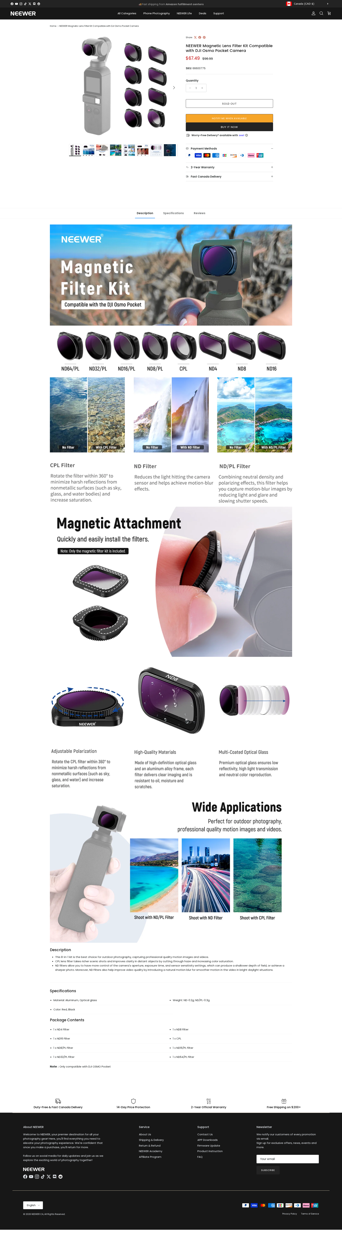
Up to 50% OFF (171, 4)
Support (218, 13)
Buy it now (229, 127)
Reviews (199, 213)
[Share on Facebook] (199, 37)
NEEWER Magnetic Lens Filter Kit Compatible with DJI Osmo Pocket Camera (99, 25)
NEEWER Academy (150, 1151)
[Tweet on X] (195, 37)
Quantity (192, 80)
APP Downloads (207, 1140)
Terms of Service (310, 1213)
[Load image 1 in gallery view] (123, 85)
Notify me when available (229, 118)
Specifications (173, 213)
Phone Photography (156, 13)
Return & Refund (149, 1145)
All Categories (127, 13)
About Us (145, 1134)
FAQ (200, 1157)
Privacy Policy (289, 1213)
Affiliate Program (150, 1157)
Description (145, 213)
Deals (202, 13)
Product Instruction (210, 1151)
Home (53, 25)
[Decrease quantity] (189, 88)
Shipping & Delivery (151, 1140)
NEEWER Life (184, 13)
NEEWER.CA (37, 1214)
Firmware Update (208, 1145)
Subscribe (268, 1170)
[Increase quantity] (203, 88)
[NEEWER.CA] (23, 13)
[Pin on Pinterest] (204, 37)
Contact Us (205, 1134)
